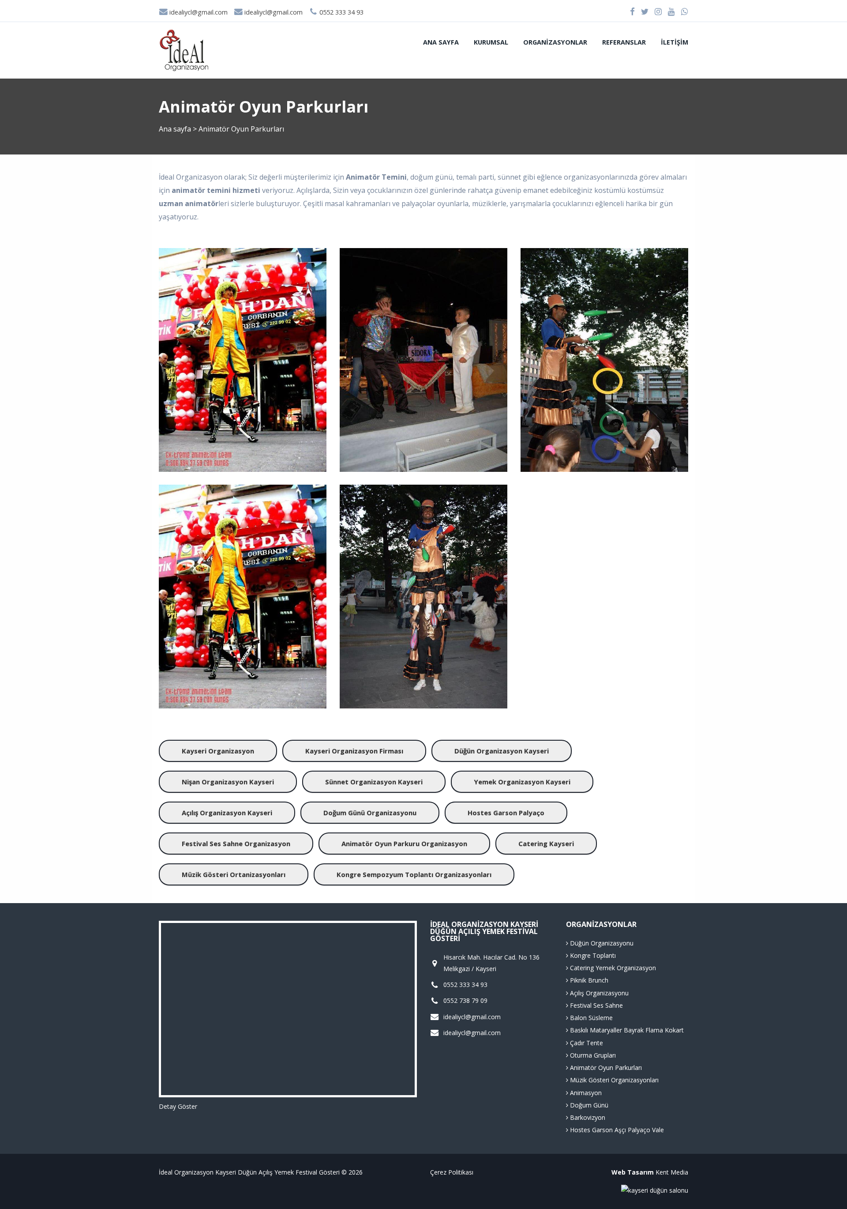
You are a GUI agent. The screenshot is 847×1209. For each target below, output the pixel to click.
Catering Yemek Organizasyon (612, 968)
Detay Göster (178, 1106)
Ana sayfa (441, 42)
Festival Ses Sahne (595, 1005)
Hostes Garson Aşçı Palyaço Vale (616, 1130)
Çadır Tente (585, 1043)
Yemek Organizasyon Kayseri (522, 781)
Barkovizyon (586, 1117)
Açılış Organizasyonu (598, 993)
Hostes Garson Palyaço (506, 812)
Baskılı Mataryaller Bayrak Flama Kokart (626, 1030)
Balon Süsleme (590, 1017)
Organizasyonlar (555, 42)
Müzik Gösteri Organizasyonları (613, 1080)
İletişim (674, 42)
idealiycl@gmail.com (198, 12)
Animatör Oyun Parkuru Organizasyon (404, 843)
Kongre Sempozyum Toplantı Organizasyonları (414, 874)
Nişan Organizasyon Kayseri (228, 781)
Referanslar (624, 42)
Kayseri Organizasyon (218, 750)
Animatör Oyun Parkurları (605, 1067)
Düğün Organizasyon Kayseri (501, 750)
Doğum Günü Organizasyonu (369, 812)
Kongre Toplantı (592, 955)
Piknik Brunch (588, 980)
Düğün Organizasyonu (600, 943)
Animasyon (585, 1092)
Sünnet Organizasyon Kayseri (374, 781)
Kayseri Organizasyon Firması (354, 750)
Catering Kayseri (546, 843)
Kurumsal (491, 42)
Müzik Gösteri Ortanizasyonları (233, 874)
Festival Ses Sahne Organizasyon (236, 843)
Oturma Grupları (592, 1055)
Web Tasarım (632, 1172)
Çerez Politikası (451, 1172)
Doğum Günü (588, 1105)
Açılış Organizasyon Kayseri (227, 812)
